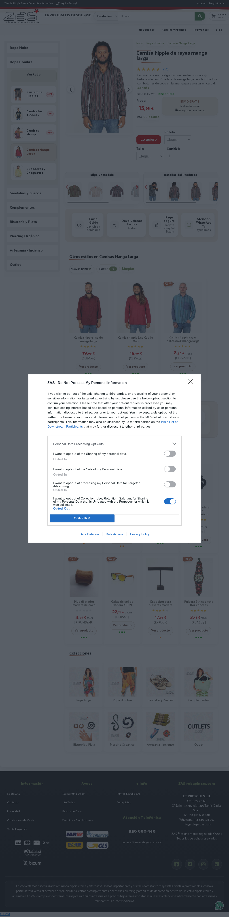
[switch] (170, 454)
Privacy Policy (140, 534)
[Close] (192, 383)
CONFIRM (82, 518)
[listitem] (114, 443)
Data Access (114, 534)
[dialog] (114, 458)
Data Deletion (89, 534)
